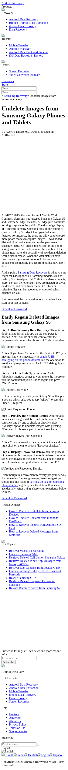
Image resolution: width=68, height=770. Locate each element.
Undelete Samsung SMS (23, 554)
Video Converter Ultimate (24, 74)
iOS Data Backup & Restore (26, 55)
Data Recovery (18, 29)
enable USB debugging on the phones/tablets (28, 358)
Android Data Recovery (23, 19)
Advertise (15, 717)
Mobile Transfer (18, 45)
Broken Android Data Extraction (28, 22)
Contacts (14, 714)
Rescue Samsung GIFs (22, 577)
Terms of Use (17, 727)
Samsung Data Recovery (32, 272)
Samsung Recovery (16, 95)
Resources (8, 81)
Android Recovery (13, 3)
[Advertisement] (34, 175)
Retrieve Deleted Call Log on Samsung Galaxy (37, 557)
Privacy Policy (17, 724)
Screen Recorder (19, 71)
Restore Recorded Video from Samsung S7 (34, 588)
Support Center (18, 731)
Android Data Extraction (24, 688)
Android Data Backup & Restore (28, 52)
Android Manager (19, 48)
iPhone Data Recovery (22, 26)
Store (5, 84)
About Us (15, 721)
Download (8, 309)
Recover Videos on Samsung (26, 550)
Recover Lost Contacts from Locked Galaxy (35, 567)
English (6, 748)
